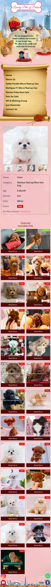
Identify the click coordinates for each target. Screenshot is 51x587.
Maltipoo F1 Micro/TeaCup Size (21, 88)
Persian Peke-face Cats (17, 92)
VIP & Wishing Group (16, 100)
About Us (10, 79)
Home (9, 75)
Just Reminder (13, 105)
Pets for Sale (12, 96)
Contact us (25, 211)
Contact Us (11, 109)
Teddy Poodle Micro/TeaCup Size (22, 83)
